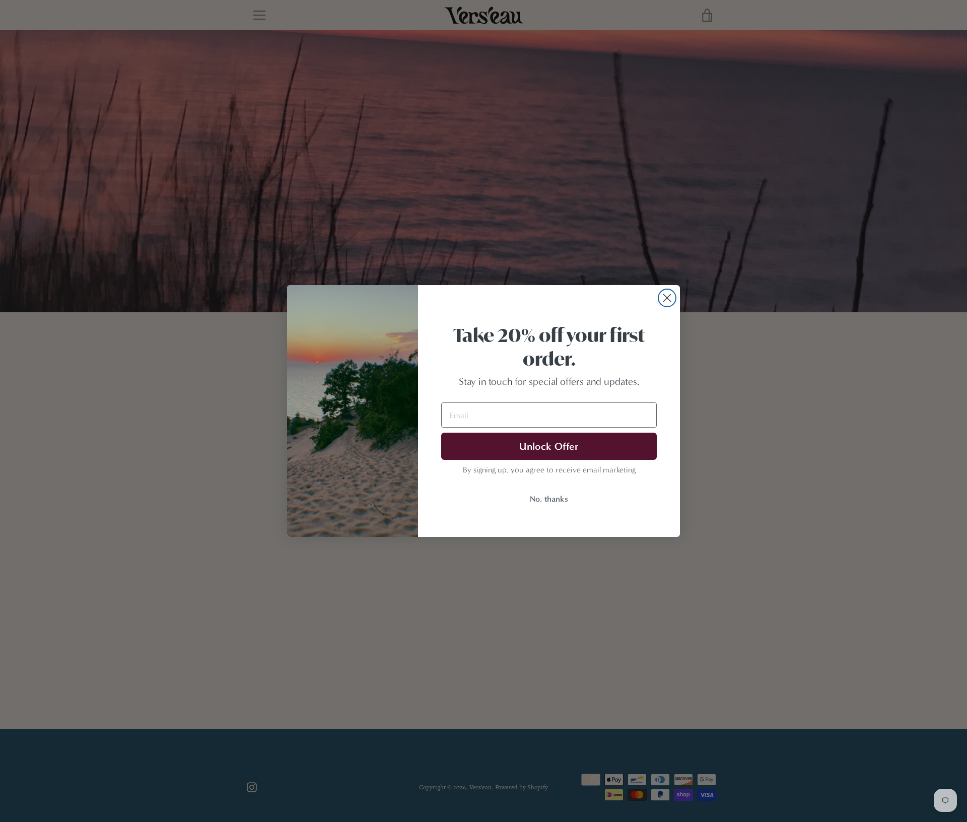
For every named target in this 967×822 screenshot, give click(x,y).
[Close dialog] (667, 298)
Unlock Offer (549, 446)
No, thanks (549, 499)
